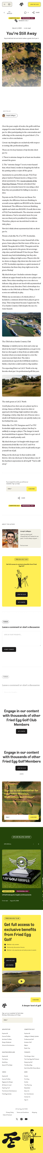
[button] (36, 12)
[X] (17, 1119)
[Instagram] (21, 1119)
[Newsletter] (9, 4)
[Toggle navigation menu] (4, 4)
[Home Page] (21, 4)
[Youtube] (26, 1119)
